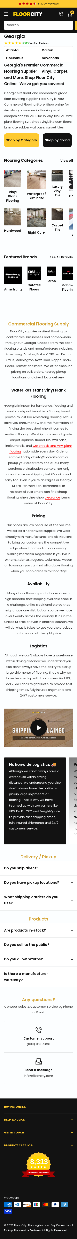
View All (66, 161)
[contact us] (61, 14)
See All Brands (61, 257)
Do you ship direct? (21, 868)
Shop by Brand (57, 140)
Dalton (47, 50)
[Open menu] (6, 14)
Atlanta (12, 50)
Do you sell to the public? (26, 944)
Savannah (50, 58)
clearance (52, 497)
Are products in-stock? (25, 930)
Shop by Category (21, 140)
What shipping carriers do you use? (31, 900)
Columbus (14, 58)
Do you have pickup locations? (31, 882)
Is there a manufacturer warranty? (26, 976)
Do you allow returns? (23, 959)
